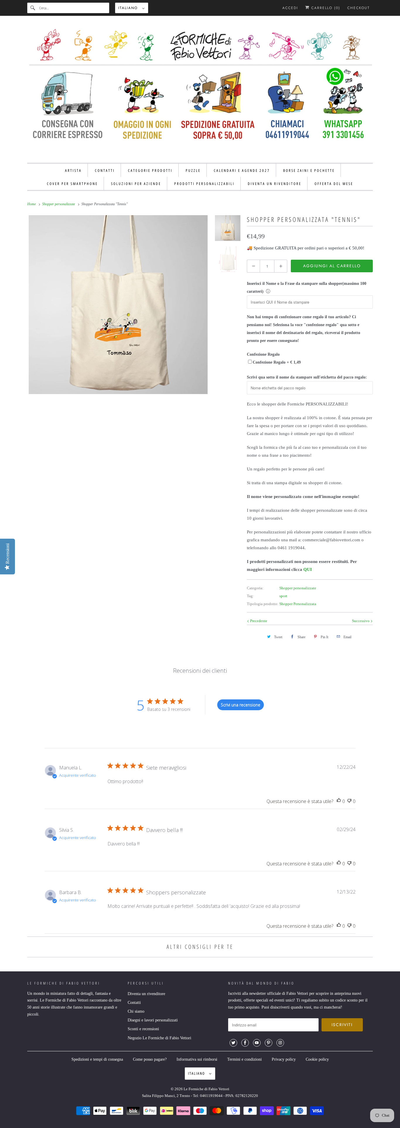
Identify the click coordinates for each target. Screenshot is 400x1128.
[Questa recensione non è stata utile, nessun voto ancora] (349, 801)
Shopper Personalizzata (297, 604)
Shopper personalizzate (297, 588)
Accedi (290, 8)
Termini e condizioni (244, 1059)
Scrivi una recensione (240, 705)
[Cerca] (33, 8)
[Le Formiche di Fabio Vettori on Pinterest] (268, 1043)
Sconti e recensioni (143, 1029)
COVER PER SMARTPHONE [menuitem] (72, 183)
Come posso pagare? (150, 1059)
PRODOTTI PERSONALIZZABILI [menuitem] (204, 183)
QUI (307, 569)
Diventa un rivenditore (146, 994)
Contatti (134, 1002)
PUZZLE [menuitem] (193, 170)
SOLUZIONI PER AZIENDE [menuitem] (136, 183)
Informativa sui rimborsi (197, 1059)
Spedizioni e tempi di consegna (97, 1059)
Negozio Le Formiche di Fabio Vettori (159, 1038)
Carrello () (325, 8)
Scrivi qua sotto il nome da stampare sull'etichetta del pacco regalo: (307, 377)
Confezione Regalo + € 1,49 (277, 362)
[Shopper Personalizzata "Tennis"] (118, 304)
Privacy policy (284, 1059)
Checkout (358, 8)
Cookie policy (317, 1059)
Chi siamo (136, 1011)
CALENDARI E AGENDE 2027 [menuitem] (242, 170)
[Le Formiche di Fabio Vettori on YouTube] (257, 1043)
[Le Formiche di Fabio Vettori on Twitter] (233, 1043)
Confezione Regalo (263, 354)
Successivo (361, 621)
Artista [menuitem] (73, 170)
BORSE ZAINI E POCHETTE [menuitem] (309, 170)
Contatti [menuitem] (105, 170)
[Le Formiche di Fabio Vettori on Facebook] (245, 1043)
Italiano (128, 8)
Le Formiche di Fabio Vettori (206, 1089)
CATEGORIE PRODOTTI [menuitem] (150, 170)
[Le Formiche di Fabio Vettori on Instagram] (280, 1043)
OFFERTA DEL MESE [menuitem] (333, 183)
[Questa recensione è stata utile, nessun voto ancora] (339, 801)
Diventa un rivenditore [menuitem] (274, 183)
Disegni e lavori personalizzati (153, 1020)
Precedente (258, 621)
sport (283, 596)
